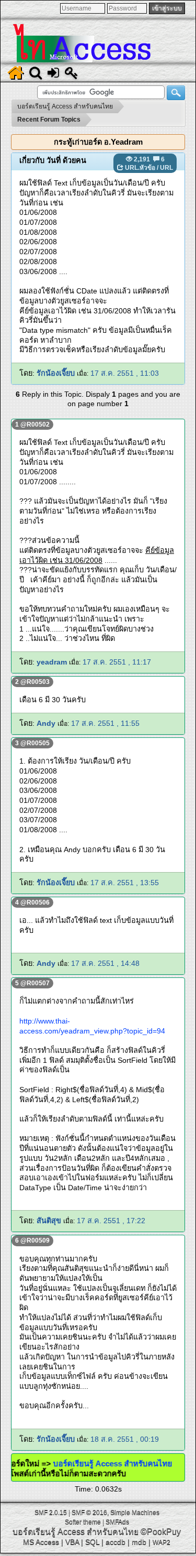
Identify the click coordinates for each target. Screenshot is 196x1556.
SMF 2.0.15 (50, 1512)
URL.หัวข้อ (140, 167)
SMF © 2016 (89, 1512)
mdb (139, 1542)
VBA (72, 1542)
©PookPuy (161, 1531)
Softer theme (83, 1522)
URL (166, 167)
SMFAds (117, 1522)
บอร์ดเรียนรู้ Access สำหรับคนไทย (120, 1463)
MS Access (41, 1542)
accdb (115, 1542)
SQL (92, 1542)
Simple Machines (134, 1512)
